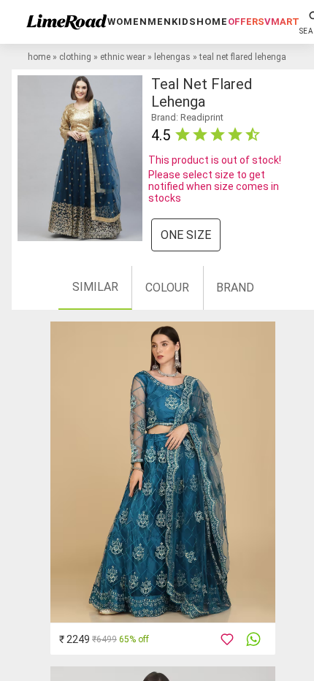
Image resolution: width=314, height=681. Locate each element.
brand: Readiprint (187, 117)
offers (246, 21)
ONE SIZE (186, 235)
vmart (281, 21)
